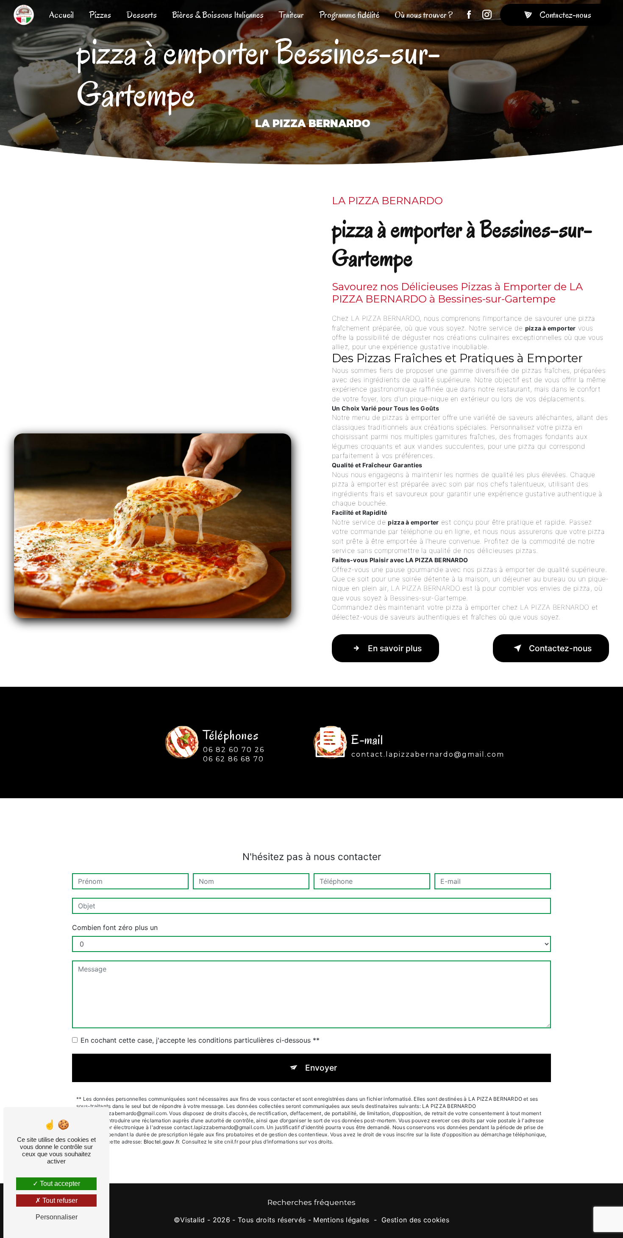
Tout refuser (59, 1200)
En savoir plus (395, 648)
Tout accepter (59, 1183)
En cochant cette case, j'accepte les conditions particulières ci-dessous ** (200, 1040)
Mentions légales (341, 1220)
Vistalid (192, 1220)
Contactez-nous (565, 15)
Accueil (61, 15)
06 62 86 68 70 (233, 759)
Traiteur (291, 15)
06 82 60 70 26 (233, 750)
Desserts (141, 15)
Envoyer (321, 1068)
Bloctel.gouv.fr (161, 1141)
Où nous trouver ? (424, 15)
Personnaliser (57, 1217)
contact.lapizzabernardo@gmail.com (427, 754)
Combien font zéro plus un (115, 927)
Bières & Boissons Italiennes (218, 15)
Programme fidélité (349, 15)
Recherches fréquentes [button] (311, 1202)
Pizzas (100, 15)
